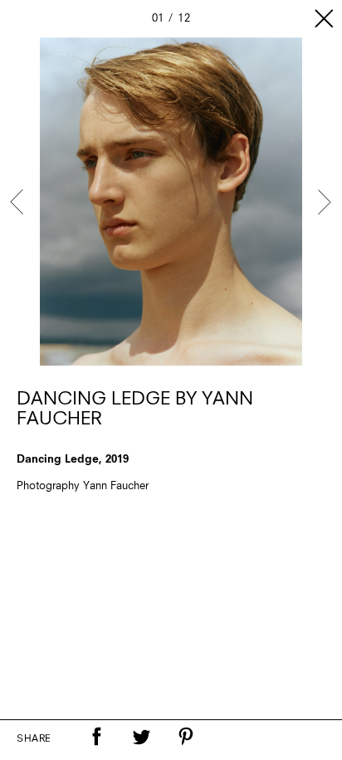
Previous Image (18, 202)
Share (34, 739)
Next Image (323, 202)
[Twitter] (141, 737)
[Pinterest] (186, 737)
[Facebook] (96, 737)
